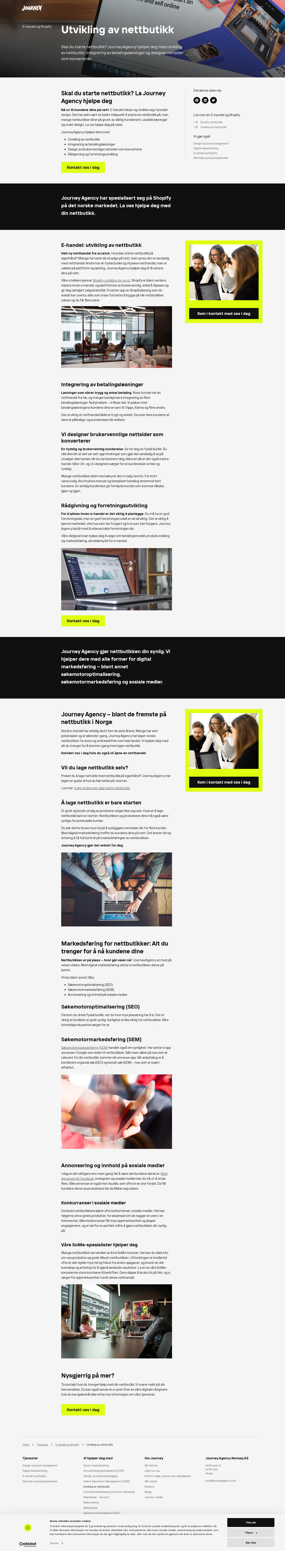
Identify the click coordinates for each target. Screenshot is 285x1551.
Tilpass (249, 1532)
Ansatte (149, 1486)
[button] (196, 100)
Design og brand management (40, 1465)
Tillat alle (251, 1522)
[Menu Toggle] (260, 8)
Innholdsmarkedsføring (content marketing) (109, 1492)
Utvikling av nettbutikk (96, 1486)
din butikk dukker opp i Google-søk (134, 1025)
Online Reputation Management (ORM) (106, 1481)
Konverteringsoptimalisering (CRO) (103, 1470)
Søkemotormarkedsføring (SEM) (84, 1048)
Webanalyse (90, 1507)
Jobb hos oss (152, 1470)
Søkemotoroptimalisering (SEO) (101, 1513)
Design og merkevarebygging (100, 1476)
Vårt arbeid (150, 1481)
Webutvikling (91, 1502)
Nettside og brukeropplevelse (39, 1481)
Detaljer (54, 1543)
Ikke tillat (251, 1542)
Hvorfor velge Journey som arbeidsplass (167, 1476)
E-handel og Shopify (34, 1476)
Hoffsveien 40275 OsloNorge (213, 1469)
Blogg (147, 1492)
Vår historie (151, 1465)
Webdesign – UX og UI (96, 1497)
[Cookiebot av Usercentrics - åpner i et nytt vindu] (28, 1544)
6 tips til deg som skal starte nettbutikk (102, 788)
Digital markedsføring (34, 1470)
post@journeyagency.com (221, 1480)
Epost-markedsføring (96, 1465)
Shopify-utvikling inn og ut (111, 280)
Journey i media (153, 1497)
